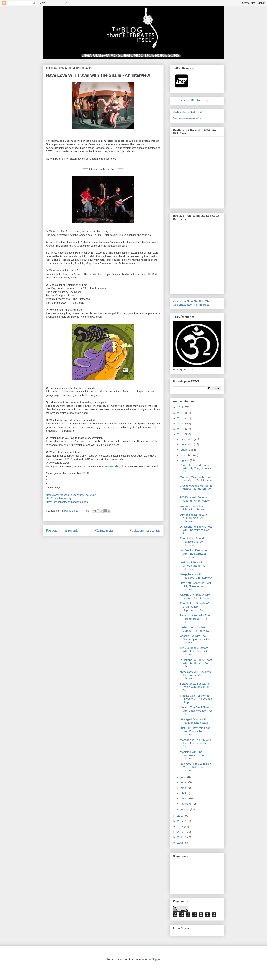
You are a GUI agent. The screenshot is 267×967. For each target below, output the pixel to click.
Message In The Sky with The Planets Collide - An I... (195, 743)
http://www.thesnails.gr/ (59, 498)
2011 (180, 826)
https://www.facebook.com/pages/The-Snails (71, 494)
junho (184, 782)
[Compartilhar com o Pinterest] (109, 511)
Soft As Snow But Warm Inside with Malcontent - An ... (196, 687)
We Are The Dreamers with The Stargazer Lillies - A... (194, 554)
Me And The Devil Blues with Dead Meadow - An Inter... (196, 711)
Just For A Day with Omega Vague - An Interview (193, 565)
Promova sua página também (187, 118)
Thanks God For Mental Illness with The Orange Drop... (196, 699)
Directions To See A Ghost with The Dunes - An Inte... (196, 663)
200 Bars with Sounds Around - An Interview (194, 499)
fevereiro (186, 803)
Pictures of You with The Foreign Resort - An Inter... (195, 619)
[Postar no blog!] (98, 511)
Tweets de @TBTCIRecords (190, 100)
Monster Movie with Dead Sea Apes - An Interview (196, 478)
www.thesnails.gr (111, 466)
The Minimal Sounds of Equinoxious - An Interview (194, 542)
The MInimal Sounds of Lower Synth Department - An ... (194, 607)
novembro (187, 444)
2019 (180, 407)
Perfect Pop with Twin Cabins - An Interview (194, 629)
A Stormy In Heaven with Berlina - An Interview (195, 596)
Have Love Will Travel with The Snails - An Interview (196, 675)
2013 (180, 815)
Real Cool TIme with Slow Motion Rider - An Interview (195, 767)
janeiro (185, 809)
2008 (180, 842)
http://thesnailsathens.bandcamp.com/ (67, 501)
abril (184, 793)
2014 (180, 434)
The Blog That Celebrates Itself (187, 112)
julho (184, 777)
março (185, 798)
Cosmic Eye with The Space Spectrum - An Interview (194, 639)
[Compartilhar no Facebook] (105, 511)
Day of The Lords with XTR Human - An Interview (193, 518)
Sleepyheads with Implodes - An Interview (196, 576)
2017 (180, 418)
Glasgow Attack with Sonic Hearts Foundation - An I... (196, 489)
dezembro (187, 439)
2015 (180, 429)
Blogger (155, 959)
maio (184, 787)
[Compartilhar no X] (102, 511)
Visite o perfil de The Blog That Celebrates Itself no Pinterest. (192, 303)
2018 (180, 413)
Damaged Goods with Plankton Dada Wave (194, 721)
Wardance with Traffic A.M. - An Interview (193, 508)
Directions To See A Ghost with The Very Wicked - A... (196, 530)
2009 (180, 837)
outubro (186, 449)
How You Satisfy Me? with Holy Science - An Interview (196, 586)
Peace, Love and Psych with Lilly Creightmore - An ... (195, 468)
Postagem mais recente (62, 530)
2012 (180, 821)
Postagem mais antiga (145, 530)
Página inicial (104, 530)
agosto (185, 460)
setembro (187, 455)
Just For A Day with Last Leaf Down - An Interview (195, 731)
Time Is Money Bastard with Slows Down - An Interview (194, 651)
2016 (180, 423)
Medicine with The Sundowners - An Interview (192, 755)
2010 (180, 831)
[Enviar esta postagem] (87, 510)
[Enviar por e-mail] (94, 511)
